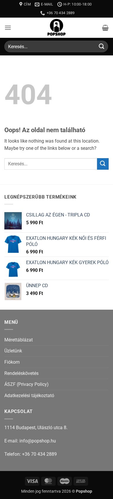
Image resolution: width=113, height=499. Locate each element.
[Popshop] (56, 28)
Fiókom (12, 362)
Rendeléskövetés (21, 373)
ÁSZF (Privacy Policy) (26, 384)
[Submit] (101, 46)
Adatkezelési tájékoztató (29, 395)
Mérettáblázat (18, 340)
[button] (7, 27)
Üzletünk (13, 351)
